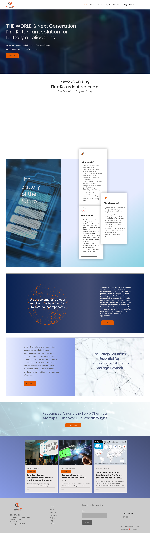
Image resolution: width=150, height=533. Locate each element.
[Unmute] (31, 145)
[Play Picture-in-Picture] (118, 145)
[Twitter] (127, 517)
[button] (108, 5)
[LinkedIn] (124, 517)
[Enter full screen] (121, 145)
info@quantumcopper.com (20, 517)
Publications (31, 471)
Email (83, 511)
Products (53, 512)
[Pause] (28, 145)
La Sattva (135, 529)
